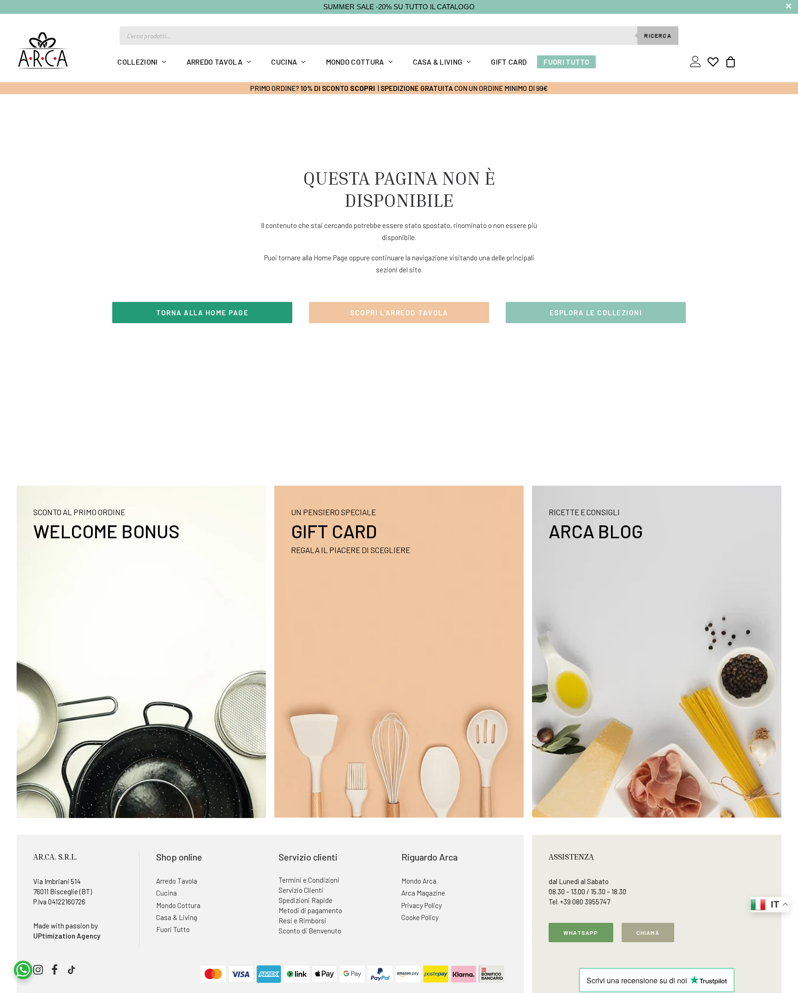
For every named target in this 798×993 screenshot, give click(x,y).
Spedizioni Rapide (305, 900)
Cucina (284, 61)
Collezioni (137, 61)
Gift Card (508, 61)
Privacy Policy (421, 905)
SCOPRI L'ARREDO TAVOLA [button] (399, 312)
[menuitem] (142, 62)
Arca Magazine (423, 893)
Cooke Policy (420, 917)
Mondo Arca (418, 881)
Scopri (362, 88)
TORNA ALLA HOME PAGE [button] (202, 312)
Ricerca (657, 35)
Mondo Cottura (355, 61)
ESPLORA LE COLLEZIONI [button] (596, 312)
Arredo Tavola (214, 61)
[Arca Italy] (43, 50)
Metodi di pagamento (310, 910)
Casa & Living (437, 61)
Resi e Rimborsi (302, 920)
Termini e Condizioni (308, 880)
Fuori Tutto (566, 61)
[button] (38, 972)
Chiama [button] (647, 932)
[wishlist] (713, 62)
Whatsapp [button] (580, 932)
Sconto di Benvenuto (309, 931)
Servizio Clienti (300, 890)
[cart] (728, 62)
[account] (697, 62)
